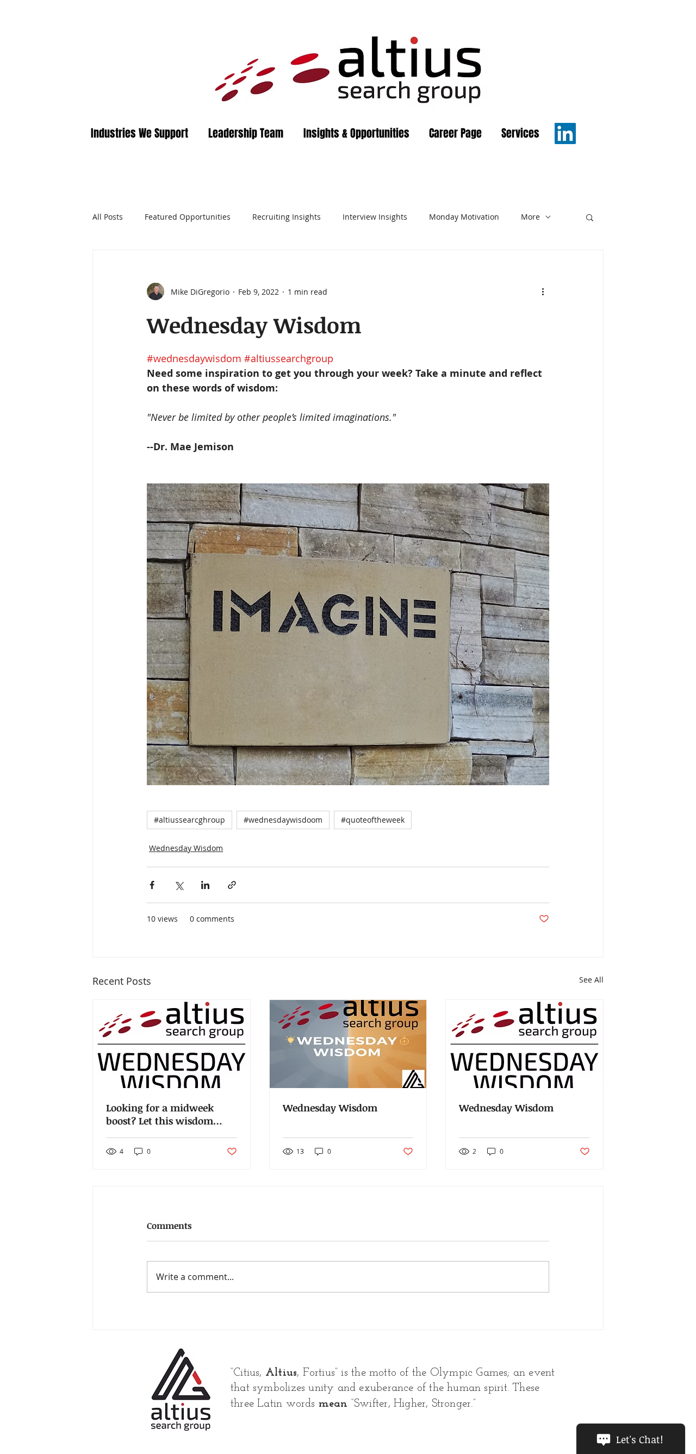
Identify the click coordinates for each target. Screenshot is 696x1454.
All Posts (107, 217)
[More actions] (542, 291)
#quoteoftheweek (373, 820)
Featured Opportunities (188, 217)
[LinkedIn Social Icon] (565, 133)
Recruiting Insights (286, 217)
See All (591, 979)
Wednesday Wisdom (186, 848)
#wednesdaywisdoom (283, 820)
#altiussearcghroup (189, 820)
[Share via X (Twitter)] (178, 885)
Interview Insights (375, 217)
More (530, 217)
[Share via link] (232, 885)
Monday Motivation (464, 217)
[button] (590, 217)
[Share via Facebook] (152, 885)
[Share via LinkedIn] (205, 885)
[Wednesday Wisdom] (171, 1044)
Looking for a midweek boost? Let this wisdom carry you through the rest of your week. (168, 1114)
